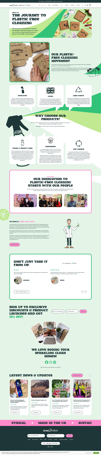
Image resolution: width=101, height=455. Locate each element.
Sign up (83, 311)
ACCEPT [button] (96, 452)
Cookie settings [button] (88, 452)
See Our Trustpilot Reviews (21, 291)
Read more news (77, 375)
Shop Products (14, 244)
